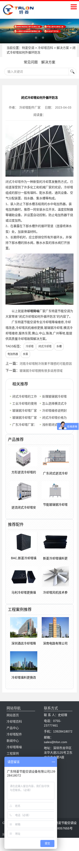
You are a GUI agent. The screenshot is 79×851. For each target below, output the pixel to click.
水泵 (25, 354)
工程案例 (13, 753)
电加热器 (12, 354)
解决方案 (63, 48)
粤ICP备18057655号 (58, 828)
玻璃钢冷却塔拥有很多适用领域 (41, 370)
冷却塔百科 (45, 48)
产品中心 (13, 728)
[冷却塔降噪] (39, 31)
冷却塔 (30, 346)
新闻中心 (13, 740)
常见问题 (31, 62)
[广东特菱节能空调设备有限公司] (18, 12)
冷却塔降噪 (31, 311)
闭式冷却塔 (13, 181)
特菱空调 (28, 48)
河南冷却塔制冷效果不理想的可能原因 (46, 363)
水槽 (59, 346)
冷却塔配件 (14, 734)
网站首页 (13, 715)
